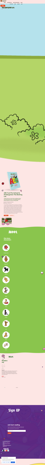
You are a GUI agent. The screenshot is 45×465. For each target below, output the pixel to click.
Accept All (13, 462)
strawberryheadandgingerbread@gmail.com (7, 446)
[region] (8, 460)
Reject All (9, 462)
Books (5, 2)
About (21, 2)
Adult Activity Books (16, 2)
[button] (2, 6)
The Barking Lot (9, 2)
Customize (4, 462)
